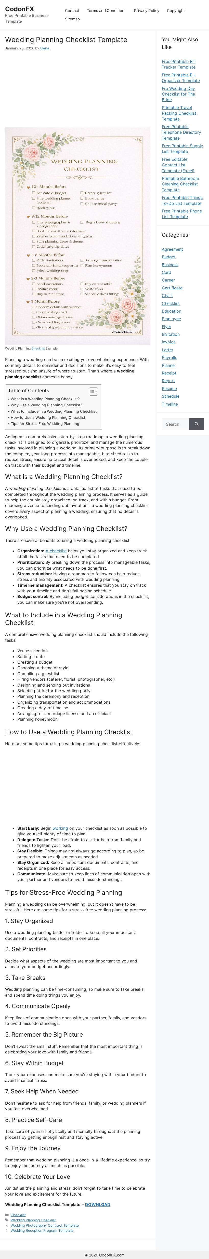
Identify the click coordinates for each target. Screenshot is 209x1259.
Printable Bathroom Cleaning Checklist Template (180, 184)
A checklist (56, 550)
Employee (171, 318)
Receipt (169, 373)
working (60, 828)
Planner (169, 365)
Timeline (170, 404)
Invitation (171, 334)
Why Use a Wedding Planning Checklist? (46, 405)
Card (166, 272)
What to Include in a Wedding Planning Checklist (54, 411)
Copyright (176, 10)
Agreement (172, 249)
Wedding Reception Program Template (42, 1230)
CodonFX (19, 9)
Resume (169, 388)
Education (171, 311)
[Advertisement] (77, 89)
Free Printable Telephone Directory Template (181, 132)
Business (170, 264)
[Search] (196, 424)
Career (168, 280)
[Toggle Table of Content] (91, 391)
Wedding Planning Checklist (33, 1220)
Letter (167, 349)
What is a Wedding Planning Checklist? (45, 399)
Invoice (169, 341)
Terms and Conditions (106, 10)
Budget (169, 256)
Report (168, 380)
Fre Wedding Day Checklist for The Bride (178, 94)
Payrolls (169, 357)
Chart (167, 295)
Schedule (170, 396)
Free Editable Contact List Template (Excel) (178, 165)
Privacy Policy (146, 10)
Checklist (38, 348)
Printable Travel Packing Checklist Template (179, 113)
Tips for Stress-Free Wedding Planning (45, 423)
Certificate (172, 287)
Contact (72, 10)
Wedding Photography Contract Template (45, 1225)
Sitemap (72, 19)
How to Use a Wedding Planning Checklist (48, 417)
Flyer (166, 326)
